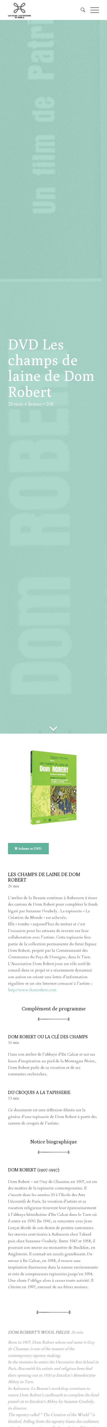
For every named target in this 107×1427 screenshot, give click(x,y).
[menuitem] (80, 10)
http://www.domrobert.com (32, 990)
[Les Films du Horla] (44, 10)
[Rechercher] (80, 10)
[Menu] (92, 10)
